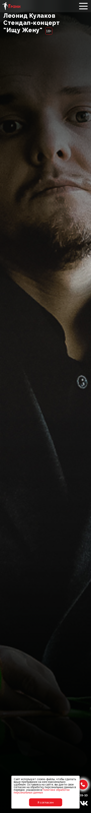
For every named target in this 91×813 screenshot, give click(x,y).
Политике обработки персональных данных (42, 791)
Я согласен (46, 802)
